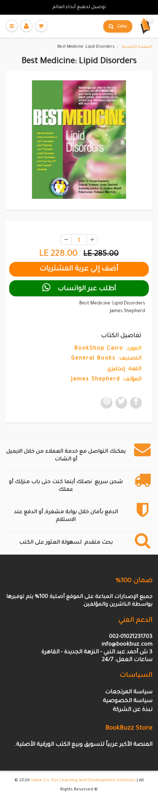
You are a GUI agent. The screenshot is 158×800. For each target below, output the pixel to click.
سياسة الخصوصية (127, 701)
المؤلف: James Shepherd (106, 380)
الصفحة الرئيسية (137, 47)
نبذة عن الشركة (132, 710)
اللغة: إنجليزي (124, 369)
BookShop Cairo (98, 349)
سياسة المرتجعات (128, 692)
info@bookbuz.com (126, 645)
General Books (93, 359)
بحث (122, 26)
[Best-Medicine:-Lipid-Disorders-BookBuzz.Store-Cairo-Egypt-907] (79, 140)
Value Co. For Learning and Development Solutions (83, 780)
